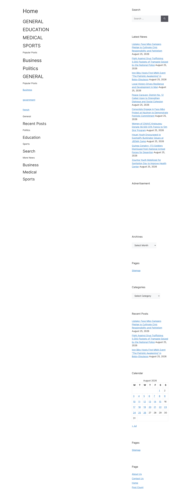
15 (160, 401)
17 (134, 407)
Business (27, 90)
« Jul (134, 426)
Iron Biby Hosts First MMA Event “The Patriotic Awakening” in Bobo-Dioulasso (149, 76)
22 (160, 407)
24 (134, 412)
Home (135, 483)
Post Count (137, 487)
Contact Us (138, 478)
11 (139, 401)
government (29, 100)
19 (144, 407)
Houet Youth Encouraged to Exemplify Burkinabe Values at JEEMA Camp (147, 138)
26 (144, 412)
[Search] (164, 19)
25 (139, 412)
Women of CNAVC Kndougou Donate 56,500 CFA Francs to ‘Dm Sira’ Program (149, 127)
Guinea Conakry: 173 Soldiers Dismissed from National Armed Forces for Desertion (148, 149)
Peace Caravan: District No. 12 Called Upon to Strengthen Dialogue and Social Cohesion (148, 98)
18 (139, 407)
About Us (137, 474)
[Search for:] (146, 19)
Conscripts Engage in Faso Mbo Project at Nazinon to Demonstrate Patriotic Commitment (150, 112)
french (26, 109)
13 (150, 401)
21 (155, 407)
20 (150, 407)
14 (155, 401)
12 (144, 401)
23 (165, 407)
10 (134, 401)
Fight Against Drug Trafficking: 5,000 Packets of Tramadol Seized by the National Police (150, 61)
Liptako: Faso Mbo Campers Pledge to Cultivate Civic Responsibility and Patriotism (147, 47)
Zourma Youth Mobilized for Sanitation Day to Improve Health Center (149, 163)
